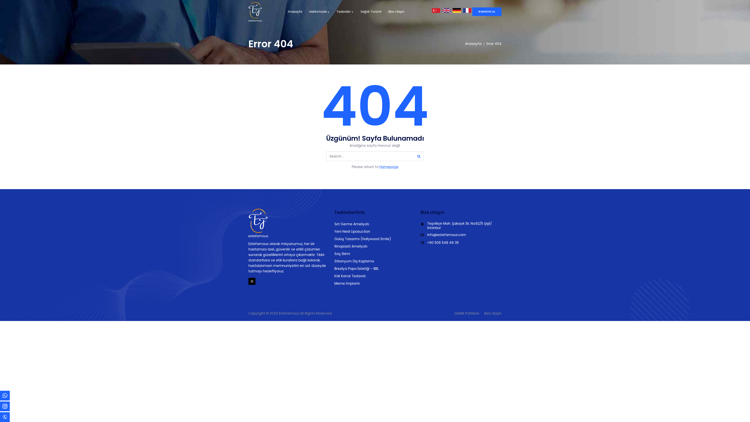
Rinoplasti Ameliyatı (350, 246)
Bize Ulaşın (396, 12)
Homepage (388, 167)
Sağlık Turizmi (371, 12)
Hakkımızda (318, 12)
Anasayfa (295, 12)
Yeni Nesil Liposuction (352, 231)
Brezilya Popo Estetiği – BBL (356, 268)
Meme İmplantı (347, 283)
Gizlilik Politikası (466, 313)
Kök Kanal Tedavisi (350, 276)
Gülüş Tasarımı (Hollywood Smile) (362, 239)
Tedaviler (344, 12)
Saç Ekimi (342, 253)
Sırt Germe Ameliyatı (351, 224)
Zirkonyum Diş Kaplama (354, 261)
